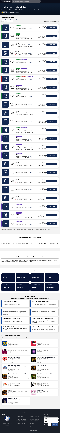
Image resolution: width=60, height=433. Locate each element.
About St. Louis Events (7, 423)
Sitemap (28, 430)
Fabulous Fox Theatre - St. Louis (21, 28)
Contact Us (7, 425)
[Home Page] (6, 1)
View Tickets (52, 27)
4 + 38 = (45, 424)
